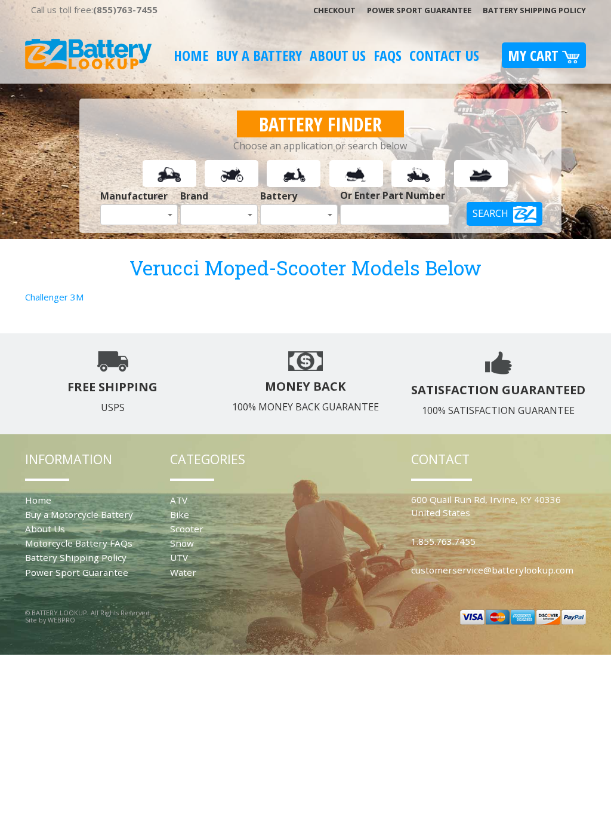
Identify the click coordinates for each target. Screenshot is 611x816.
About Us (338, 55)
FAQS (388, 55)
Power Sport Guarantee (419, 10)
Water (183, 572)
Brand (194, 196)
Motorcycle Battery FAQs (78, 543)
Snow (182, 543)
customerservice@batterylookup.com (492, 570)
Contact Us (444, 55)
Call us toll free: (94, 10)
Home (191, 55)
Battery (278, 196)
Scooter (186, 529)
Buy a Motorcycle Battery (79, 514)
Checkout (334, 10)
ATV (178, 500)
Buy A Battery (259, 55)
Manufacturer (134, 196)
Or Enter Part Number (392, 195)
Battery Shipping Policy (534, 10)
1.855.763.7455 (443, 541)
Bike (179, 514)
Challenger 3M (54, 296)
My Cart (535, 55)
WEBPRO (61, 619)
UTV (179, 557)
